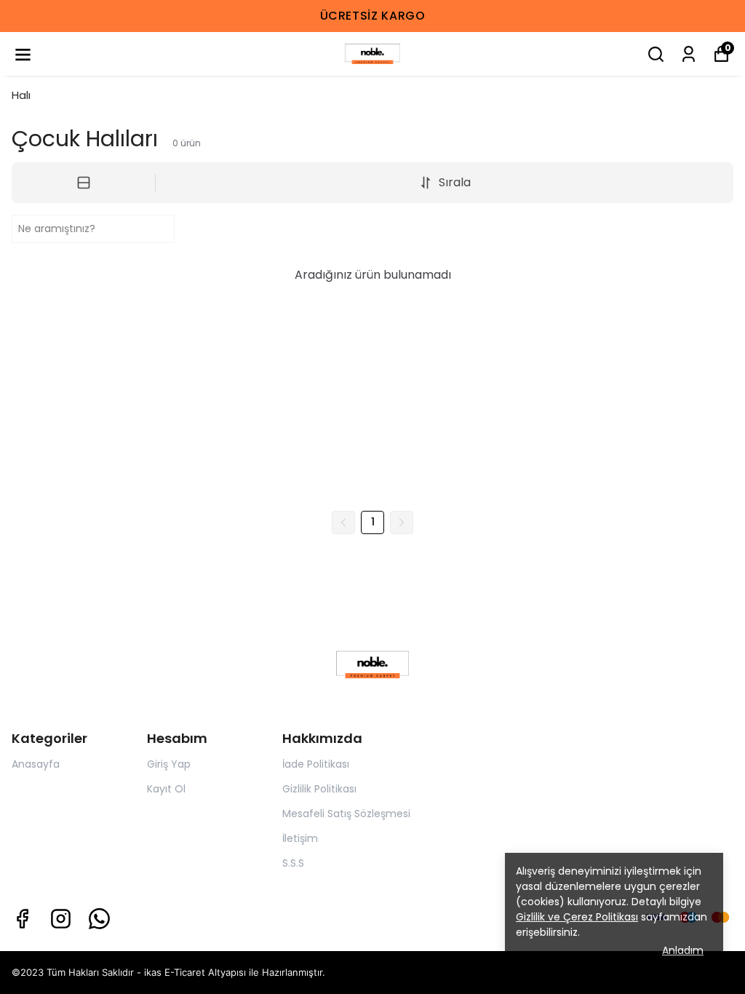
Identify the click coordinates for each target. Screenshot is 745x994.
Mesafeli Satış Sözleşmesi (346, 813)
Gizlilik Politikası (319, 789)
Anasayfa (36, 764)
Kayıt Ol (166, 789)
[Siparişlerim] (689, 54)
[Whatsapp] (99, 918)
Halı (21, 95)
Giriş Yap (169, 764)
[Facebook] (22, 918)
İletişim (300, 838)
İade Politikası (315, 764)
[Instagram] (60, 918)
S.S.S (293, 863)
